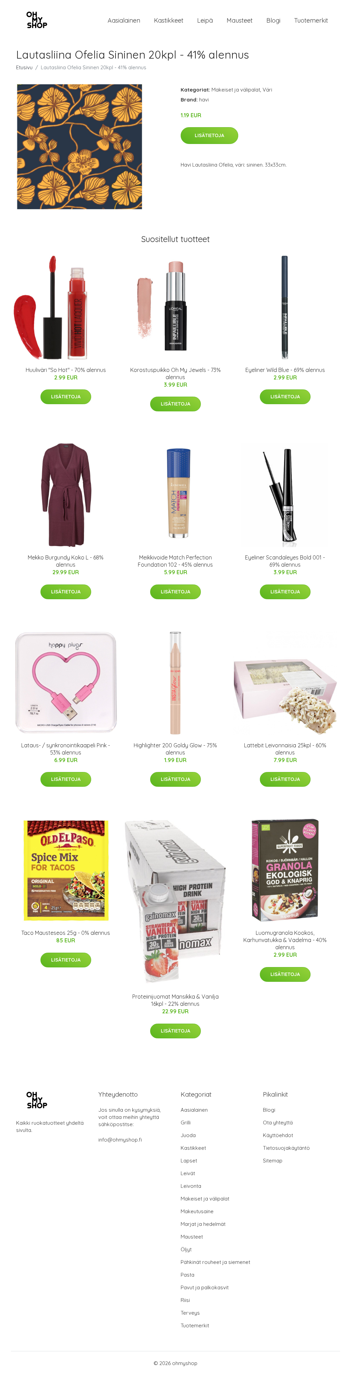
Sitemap (272, 1160)
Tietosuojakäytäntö (286, 1148)
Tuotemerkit (311, 20)
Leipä (205, 20)
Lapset (189, 1160)
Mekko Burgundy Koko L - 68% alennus (66, 561)
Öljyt (186, 1249)
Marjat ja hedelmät (203, 1224)
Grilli (186, 1122)
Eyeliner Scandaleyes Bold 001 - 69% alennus (285, 561)
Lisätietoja (209, 135)
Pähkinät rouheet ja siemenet (215, 1262)
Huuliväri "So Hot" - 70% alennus (66, 369)
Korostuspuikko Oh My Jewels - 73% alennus (175, 373)
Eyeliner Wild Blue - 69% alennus (285, 369)
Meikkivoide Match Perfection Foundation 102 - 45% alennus (175, 561)
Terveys (190, 1313)
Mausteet (240, 20)
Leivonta (191, 1186)
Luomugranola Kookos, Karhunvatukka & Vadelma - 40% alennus (285, 940)
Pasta (187, 1274)
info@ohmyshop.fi (120, 1139)
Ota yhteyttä (278, 1122)
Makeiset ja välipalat (235, 89)
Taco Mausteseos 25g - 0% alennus (65, 932)
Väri (267, 89)
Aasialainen (124, 20)
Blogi (273, 20)
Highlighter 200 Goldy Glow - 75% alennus (175, 749)
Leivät (188, 1173)
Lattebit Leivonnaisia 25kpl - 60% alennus (285, 749)
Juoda (188, 1135)
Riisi (185, 1300)
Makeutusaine (197, 1211)
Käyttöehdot (278, 1135)
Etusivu (24, 67)
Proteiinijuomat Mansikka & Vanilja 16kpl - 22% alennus (175, 1000)
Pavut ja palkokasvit (205, 1287)
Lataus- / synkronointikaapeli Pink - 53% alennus (65, 749)
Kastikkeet (168, 20)
